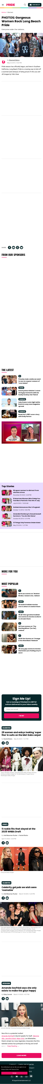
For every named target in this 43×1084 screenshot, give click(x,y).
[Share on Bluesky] (21, 247)
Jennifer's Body (10, 1038)
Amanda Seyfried (8, 1036)
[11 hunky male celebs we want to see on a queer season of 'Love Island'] (9, 379)
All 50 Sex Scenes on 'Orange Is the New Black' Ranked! (29, 640)
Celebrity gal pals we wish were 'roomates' (19, 889)
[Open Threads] (21, 1076)
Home (4, 12)
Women (10, 12)
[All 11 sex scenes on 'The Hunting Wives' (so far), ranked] (9, 627)
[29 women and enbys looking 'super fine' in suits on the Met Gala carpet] (21, 759)
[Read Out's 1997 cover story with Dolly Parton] (9, 414)
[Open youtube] (31, 1076)
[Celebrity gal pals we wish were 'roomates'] (21, 914)
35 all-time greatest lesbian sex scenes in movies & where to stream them (29, 617)
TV (19, 376)
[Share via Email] (13, 247)
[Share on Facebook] (9, 247)
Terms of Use (15, 1069)
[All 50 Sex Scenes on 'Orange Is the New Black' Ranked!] (9, 638)
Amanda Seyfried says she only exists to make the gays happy (19, 989)
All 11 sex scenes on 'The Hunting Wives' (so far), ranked (27, 628)
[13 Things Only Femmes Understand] (7, 524)
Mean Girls (20, 1038)
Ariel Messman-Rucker (10, 835)
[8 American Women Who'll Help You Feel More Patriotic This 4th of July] (7, 501)
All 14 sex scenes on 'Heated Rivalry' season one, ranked (29, 595)
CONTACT (12, 1064)
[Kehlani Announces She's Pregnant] (7, 508)
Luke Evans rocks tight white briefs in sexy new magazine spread (29, 404)
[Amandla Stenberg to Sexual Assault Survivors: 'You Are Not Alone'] (7, 516)
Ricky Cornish (8, 994)
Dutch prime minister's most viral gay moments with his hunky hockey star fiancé (29, 393)
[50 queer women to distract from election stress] (7, 492)
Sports (5, 824)
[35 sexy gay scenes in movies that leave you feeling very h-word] (9, 649)
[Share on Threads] (17, 247)
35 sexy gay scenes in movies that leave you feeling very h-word (29, 651)
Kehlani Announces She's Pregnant (26, 507)
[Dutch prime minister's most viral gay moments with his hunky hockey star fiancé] (9, 391)
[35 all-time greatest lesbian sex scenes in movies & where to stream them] (9, 615)
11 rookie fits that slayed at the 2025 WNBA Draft (18, 830)
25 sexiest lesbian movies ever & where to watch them (29, 606)
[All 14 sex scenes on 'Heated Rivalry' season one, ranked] (9, 593)
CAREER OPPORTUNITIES (26, 1064)
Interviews (6, 983)
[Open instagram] (26, 1076)
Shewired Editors (14, 60)
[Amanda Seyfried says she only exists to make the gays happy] (21, 1014)
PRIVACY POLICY (28, 1068)
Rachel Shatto (8, 739)
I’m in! (21, 716)
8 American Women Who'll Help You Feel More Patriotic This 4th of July (26, 500)
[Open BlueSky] (16, 1076)
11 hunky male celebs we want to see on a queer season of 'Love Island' (29, 381)
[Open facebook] (12, 1076)
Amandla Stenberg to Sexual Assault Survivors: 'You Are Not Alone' (27, 515)
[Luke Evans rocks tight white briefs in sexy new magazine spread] (9, 402)
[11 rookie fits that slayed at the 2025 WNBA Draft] (21, 859)
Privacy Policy (5, 1069)
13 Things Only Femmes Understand (26, 523)
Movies (21, 601)
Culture (21, 388)
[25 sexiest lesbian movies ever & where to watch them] (9, 604)
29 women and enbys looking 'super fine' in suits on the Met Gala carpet (21, 734)
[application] (21, 432)
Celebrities (22, 399)
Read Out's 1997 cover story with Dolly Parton (28, 415)
